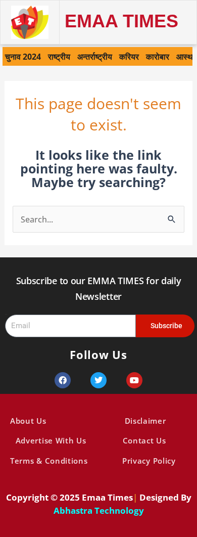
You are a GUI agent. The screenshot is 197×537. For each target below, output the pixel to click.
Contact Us (144, 440)
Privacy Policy (149, 461)
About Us (28, 421)
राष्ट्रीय (59, 56)
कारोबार (157, 56)
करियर (129, 56)
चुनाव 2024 (23, 56)
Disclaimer (145, 421)
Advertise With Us (51, 440)
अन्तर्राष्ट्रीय (94, 56)
